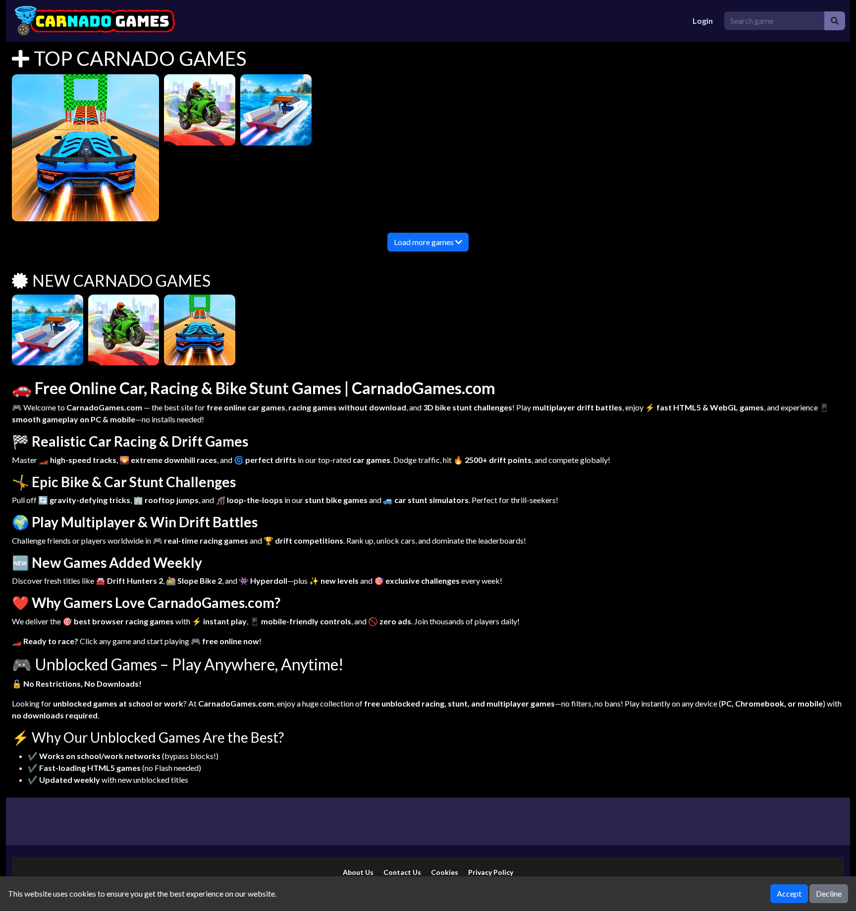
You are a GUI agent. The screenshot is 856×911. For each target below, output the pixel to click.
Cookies (444, 872)
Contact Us (402, 872)
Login (703, 20)
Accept (789, 893)
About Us (358, 872)
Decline (829, 893)
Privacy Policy (490, 872)
